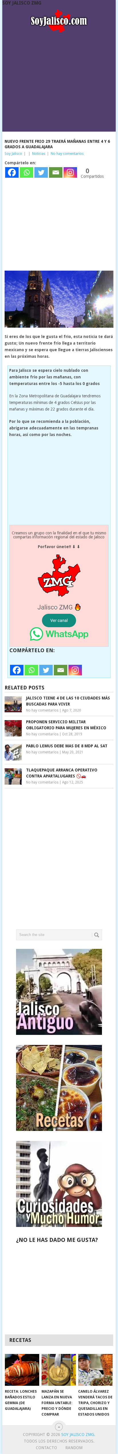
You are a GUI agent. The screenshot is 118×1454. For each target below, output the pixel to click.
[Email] (55, 172)
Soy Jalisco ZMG (22, 3)
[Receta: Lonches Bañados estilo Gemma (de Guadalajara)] (22, 1370)
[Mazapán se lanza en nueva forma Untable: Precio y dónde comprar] (59, 1370)
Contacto (46, 1447)
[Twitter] (41, 172)
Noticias (38, 153)
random (73, 1447)
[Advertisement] (59, 80)
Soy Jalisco (13, 153)
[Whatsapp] (26, 172)
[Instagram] (70, 172)
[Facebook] (12, 172)
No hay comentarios (67, 153)
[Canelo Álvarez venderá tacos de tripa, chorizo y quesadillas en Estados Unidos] (95, 1370)
